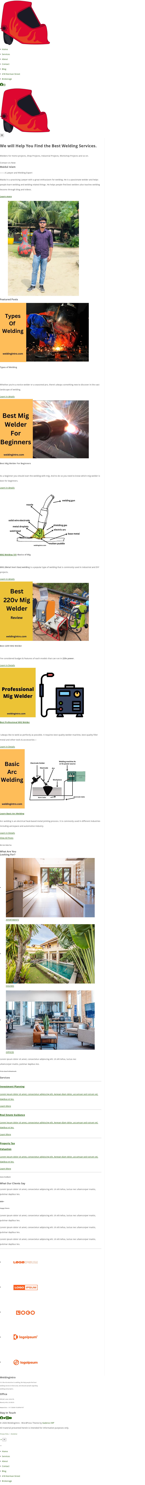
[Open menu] (2, 135)
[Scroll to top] (1, 1440)
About (5, 59)
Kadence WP (48, 1423)
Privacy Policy (4, 1434)
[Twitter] (4, 1419)
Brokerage (7, 79)
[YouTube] (10, 1419)
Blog (4, 69)
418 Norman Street (11, 74)
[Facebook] (1, 85)
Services (6, 54)
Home (5, 49)
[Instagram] (4, 85)
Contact (5, 64)
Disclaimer (14, 1434)
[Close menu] (1, 1445)
